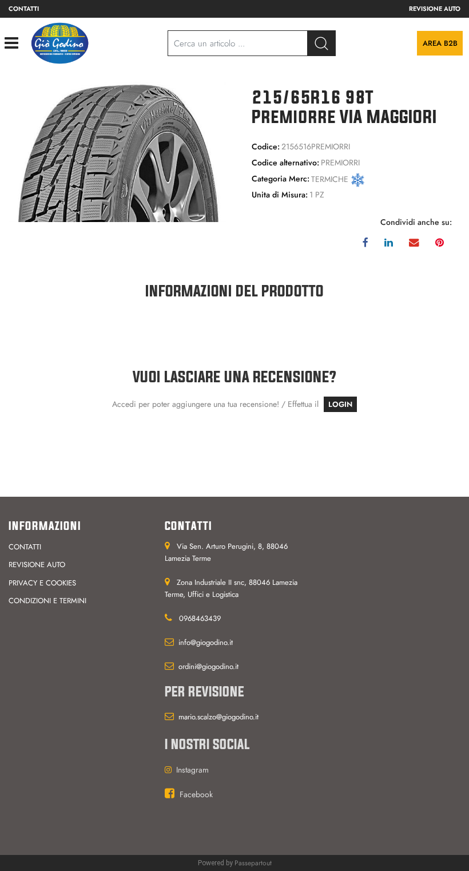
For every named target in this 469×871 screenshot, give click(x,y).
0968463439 (200, 618)
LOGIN (340, 404)
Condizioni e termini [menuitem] (47, 600)
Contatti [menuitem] (24, 8)
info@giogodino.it (205, 642)
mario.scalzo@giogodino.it (218, 716)
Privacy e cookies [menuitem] (42, 582)
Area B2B (440, 43)
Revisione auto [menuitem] (434, 8)
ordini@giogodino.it (208, 666)
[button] (117, 151)
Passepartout (253, 863)
